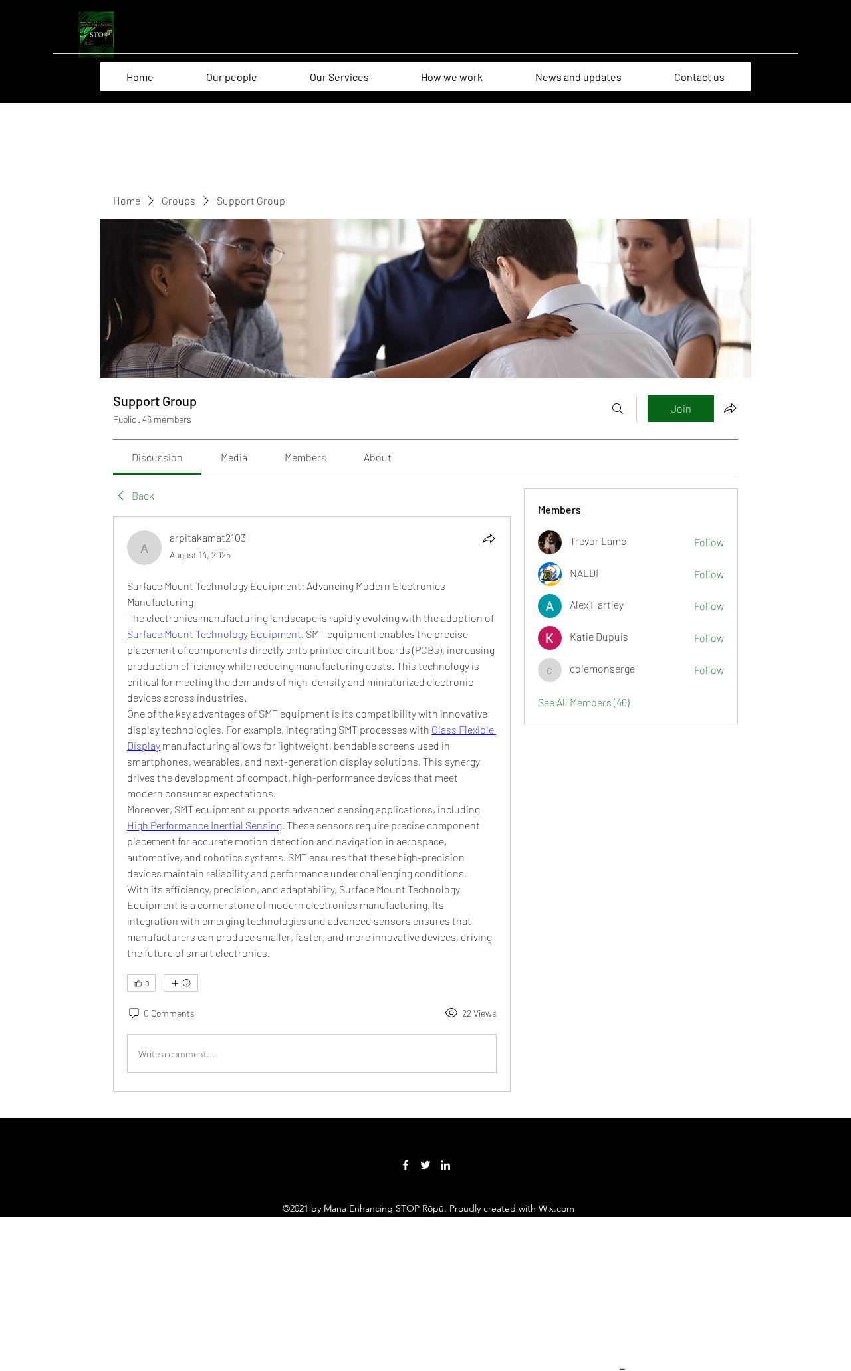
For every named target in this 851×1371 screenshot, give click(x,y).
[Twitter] (425, 1165)
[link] (157, 457)
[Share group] (730, 408)
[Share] (489, 538)
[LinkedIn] (445, 1165)
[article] (312, 804)
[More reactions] (181, 983)
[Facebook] (405, 1165)
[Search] (618, 408)
